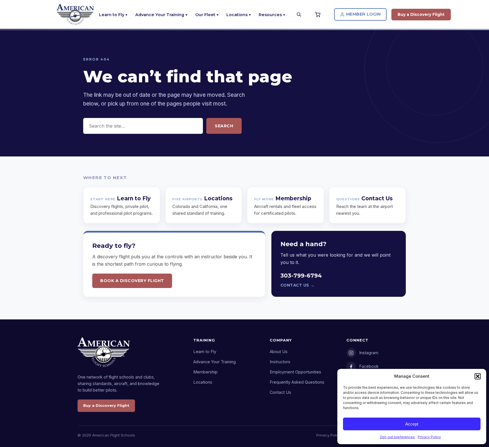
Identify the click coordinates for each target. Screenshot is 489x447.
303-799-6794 (301, 275)
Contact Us (280, 392)
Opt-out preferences (397, 437)
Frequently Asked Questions (297, 382)
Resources (270, 14)
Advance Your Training (159, 14)
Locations (237, 14)
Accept (411, 424)
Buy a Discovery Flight (421, 14)
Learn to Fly (111, 14)
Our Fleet (205, 14)
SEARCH (224, 125)
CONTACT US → (297, 285)
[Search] (299, 14)
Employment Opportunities (295, 371)
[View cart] (319, 14)
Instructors (280, 361)
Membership (205, 371)
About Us (279, 351)
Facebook (369, 366)
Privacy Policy (429, 437)
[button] (478, 376)
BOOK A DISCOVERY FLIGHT (132, 280)
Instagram (368, 352)
